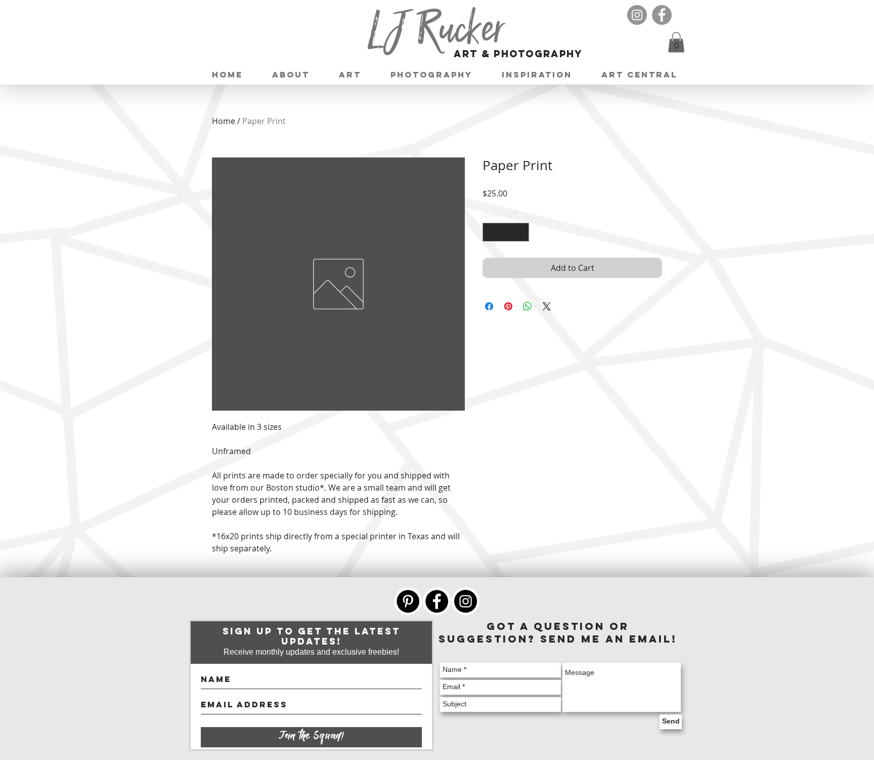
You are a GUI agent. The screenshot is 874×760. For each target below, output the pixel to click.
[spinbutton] (506, 232)
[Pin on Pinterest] (508, 306)
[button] (676, 42)
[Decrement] (490, 232)
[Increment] (521, 232)
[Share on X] (547, 306)
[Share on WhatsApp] (527, 306)
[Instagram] (637, 15)
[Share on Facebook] (489, 306)
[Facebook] (662, 15)
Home (223, 121)
